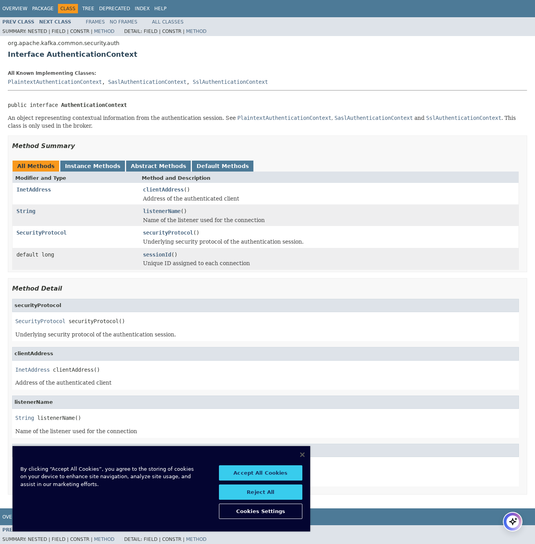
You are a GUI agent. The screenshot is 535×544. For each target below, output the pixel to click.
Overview (14, 8)
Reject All (260, 492)
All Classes (168, 22)
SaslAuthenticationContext (147, 82)
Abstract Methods (158, 166)
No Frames (123, 22)
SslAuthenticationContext (230, 82)
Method (104, 31)
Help (160, 8)
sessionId (157, 254)
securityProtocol (168, 233)
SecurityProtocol (41, 233)
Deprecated (114, 8)
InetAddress (33, 189)
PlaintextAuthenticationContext (55, 82)
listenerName (162, 211)
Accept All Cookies (260, 473)
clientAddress (163, 189)
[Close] (302, 454)
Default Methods (223, 166)
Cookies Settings (260, 511)
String (25, 211)
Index (142, 8)
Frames (95, 22)
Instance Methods (92, 166)
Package (43, 8)
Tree (88, 8)
